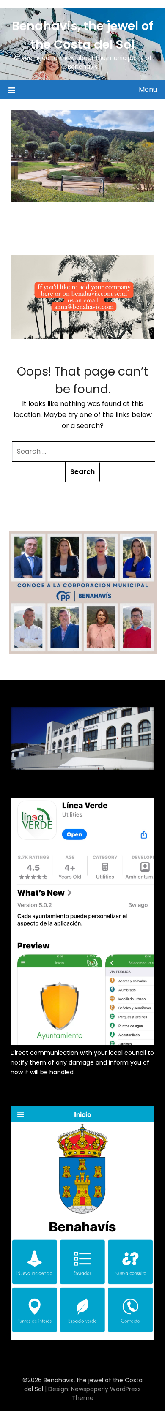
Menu (148, 89)
